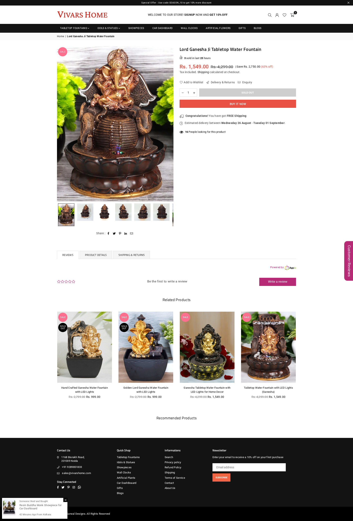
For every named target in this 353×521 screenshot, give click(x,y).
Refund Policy (173, 467)
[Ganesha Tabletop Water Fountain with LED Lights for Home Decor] (207, 347)
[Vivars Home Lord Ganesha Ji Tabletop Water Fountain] (66, 215)
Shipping (203, 72)
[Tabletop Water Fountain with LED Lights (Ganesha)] (268, 347)
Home (60, 36)
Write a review (277, 281)
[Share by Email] (131, 233)
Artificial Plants (126, 477)
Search (169, 457)
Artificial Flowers (218, 28)
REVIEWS (67, 255)
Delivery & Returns (222, 82)
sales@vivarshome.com (76, 473)
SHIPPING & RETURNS (131, 255)
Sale (62, 51)
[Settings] (277, 14)
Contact (169, 482)
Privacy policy (173, 462)
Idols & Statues (107, 28)
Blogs (257, 28)
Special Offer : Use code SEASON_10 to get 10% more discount (176, 2)
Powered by (277, 267)
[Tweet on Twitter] (114, 233)
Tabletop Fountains (73, 28)
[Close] (65, 500)
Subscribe (221, 477)
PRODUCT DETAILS (96, 255)
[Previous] (62, 123)
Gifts (242, 28)
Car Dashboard (162, 28)
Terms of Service (175, 477)
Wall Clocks (189, 28)
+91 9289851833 (72, 467)
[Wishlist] (284, 14)
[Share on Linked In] (125, 233)
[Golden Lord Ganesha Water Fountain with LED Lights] (145, 347)
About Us (170, 488)
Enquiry (246, 82)
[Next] (167, 123)
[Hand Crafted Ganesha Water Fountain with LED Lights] (84, 347)
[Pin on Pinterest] (120, 233)
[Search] (269, 14)
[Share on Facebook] (108, 233)
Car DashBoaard (126, 482)
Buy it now (238, 104)
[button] (292, 14)
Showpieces (136, 28)
